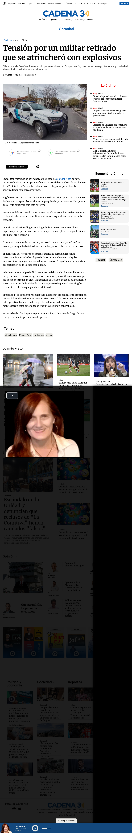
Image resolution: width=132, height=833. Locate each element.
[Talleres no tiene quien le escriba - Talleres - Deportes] (94, 185)
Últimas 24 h (71, 3)
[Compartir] (37, 167)
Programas (41, 3)
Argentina (53, 20)
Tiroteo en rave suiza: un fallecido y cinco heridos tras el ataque (110, 140)
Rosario (78, 20)
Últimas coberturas (55, 3)
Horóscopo (102, 3)
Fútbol (61, 380)
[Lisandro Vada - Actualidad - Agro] (94, 232)
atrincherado (11, 335)
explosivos (39, 335)
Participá (124, 3)
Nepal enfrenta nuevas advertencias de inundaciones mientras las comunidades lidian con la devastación (109, 154)
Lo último (109, 85)
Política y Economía (103, 381)
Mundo (90, 20)
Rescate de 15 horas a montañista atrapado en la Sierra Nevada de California (110, 127)
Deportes (12, 3)
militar (49, 335)
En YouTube (83, 3)
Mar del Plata (63, 178)
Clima (92, 3)
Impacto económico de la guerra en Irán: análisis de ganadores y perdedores (109, 113)
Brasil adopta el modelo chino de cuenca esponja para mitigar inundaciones (110, 99)
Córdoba (66, 20)
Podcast (101, 260)
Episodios (104, 189)
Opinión (31, 3)
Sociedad (8, 40)
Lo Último (43, 20)
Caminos (21, 3)
